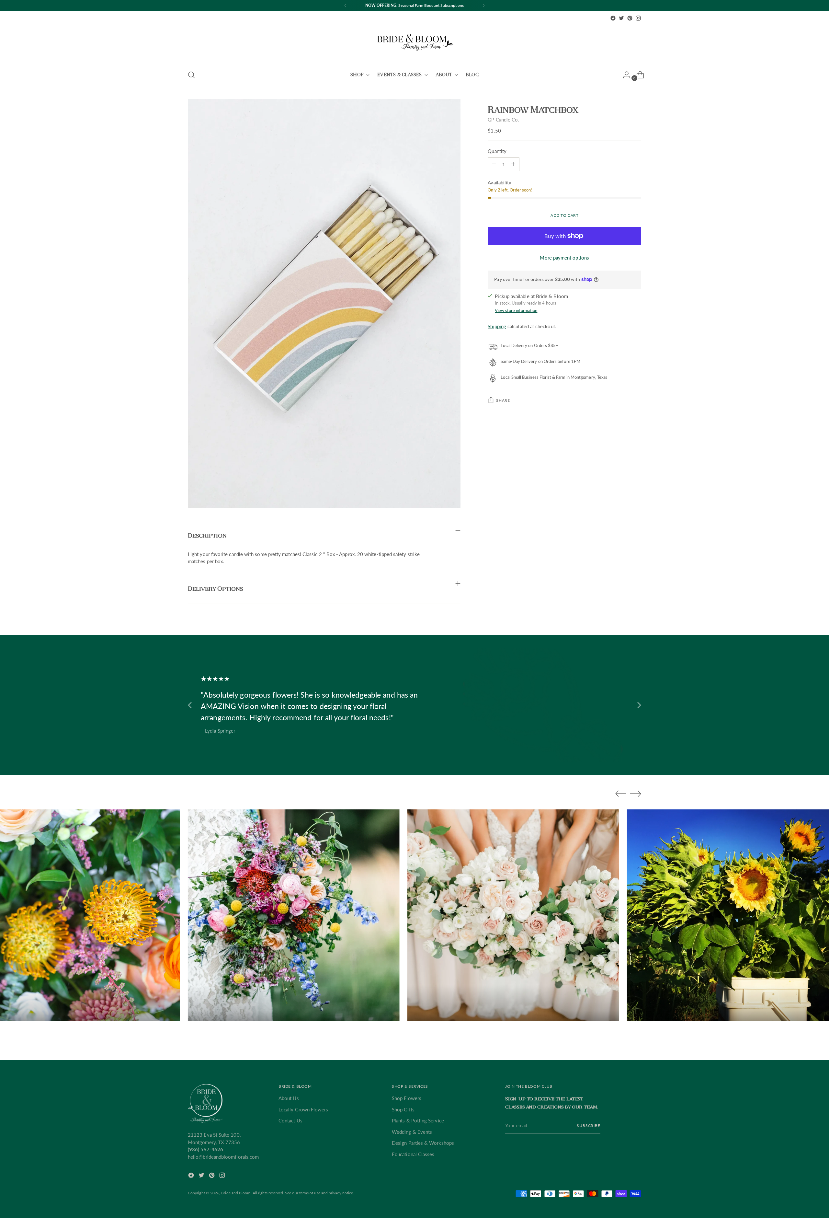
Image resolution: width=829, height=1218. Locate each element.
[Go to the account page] (624, 74)
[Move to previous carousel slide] (190, 705)
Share (503, 400)
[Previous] (345, 5)
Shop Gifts (403, 1109)
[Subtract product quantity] (513, 163)
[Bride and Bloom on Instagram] (638, 18)
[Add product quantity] (494, 163)
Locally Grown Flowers (303, 1109)
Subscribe (588, 1125)
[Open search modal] (191, 74)
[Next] (483, 5)
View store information (516, 310)
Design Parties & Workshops (423, 1143)
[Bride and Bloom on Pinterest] (630, 18)
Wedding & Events (412, 1132)
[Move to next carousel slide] (639, 705)
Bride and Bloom (235, 1193)
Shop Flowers (406, 1098)
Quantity (497, 151)
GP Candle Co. (503, 119)
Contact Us (290, 1120)
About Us (288, 1098)
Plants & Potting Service (418, 1120)
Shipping (497, 326)
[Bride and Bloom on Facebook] (613, 18)
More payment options (564, 258)
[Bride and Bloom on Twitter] (621, 18)
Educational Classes (413, 1154)
